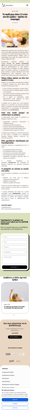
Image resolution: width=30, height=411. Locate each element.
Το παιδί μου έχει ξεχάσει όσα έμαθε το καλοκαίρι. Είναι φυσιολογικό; (14, 307)
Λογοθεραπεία (15, 22)
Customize (15, 403)
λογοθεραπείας (16, 193)
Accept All (15, 399)
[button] (27, 5)
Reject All (15, 407)
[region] (15, 399)
